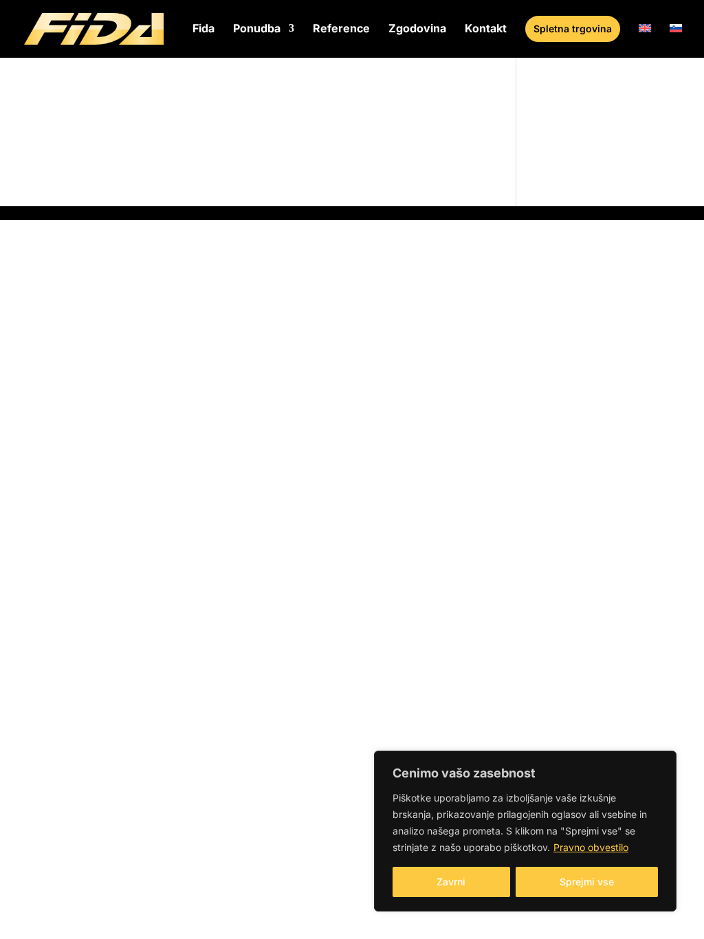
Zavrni (451, 881)
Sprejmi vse (587, 881)
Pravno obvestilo (590, 847)
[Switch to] (645, 39)
